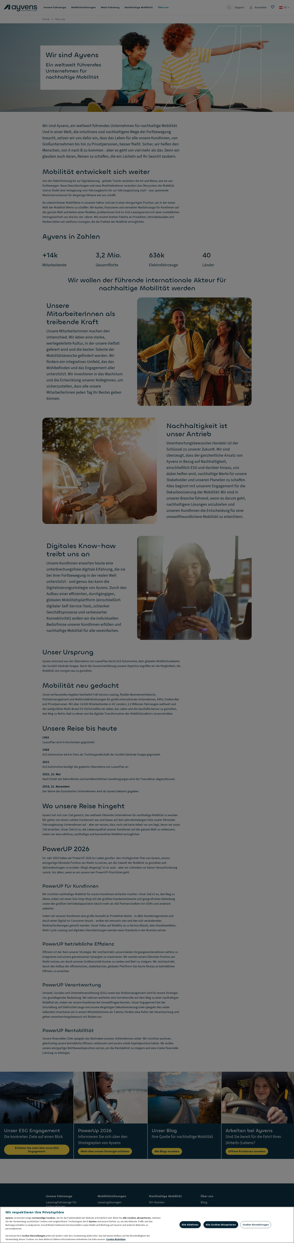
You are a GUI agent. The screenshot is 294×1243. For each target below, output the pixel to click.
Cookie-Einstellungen (256, 1224)
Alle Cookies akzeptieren (221, 1224)
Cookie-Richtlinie (116, 1239)
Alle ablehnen (190, 1224)
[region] (147, 1225)
